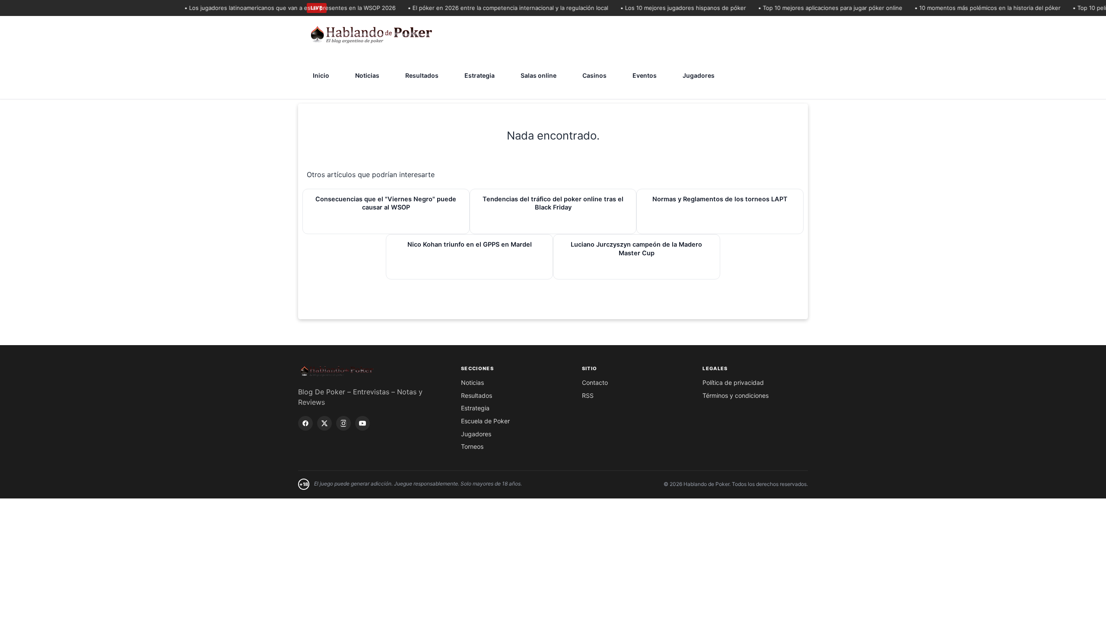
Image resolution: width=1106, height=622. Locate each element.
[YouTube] (362, 423)
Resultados (422, 75)
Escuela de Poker (485, 421)
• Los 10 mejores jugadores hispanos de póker (675, 7)
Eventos (644, 75)
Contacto (595, 382)
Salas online (538, 75)
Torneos (472, 446)
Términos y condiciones (735, 395)
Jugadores (699, 75)
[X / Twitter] (324, 423)
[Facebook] (305, 423)
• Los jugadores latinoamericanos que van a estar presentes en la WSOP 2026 (282, 7)
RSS (588, 395)
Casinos (594, 75)
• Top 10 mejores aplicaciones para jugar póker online (822, 7)
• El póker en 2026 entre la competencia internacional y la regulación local (500, 7)
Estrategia (479, 75)
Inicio (321, 75)
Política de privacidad (733, 382)
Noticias (367, 75)
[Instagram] (343, 423)
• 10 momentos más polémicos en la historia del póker (979, 7)
